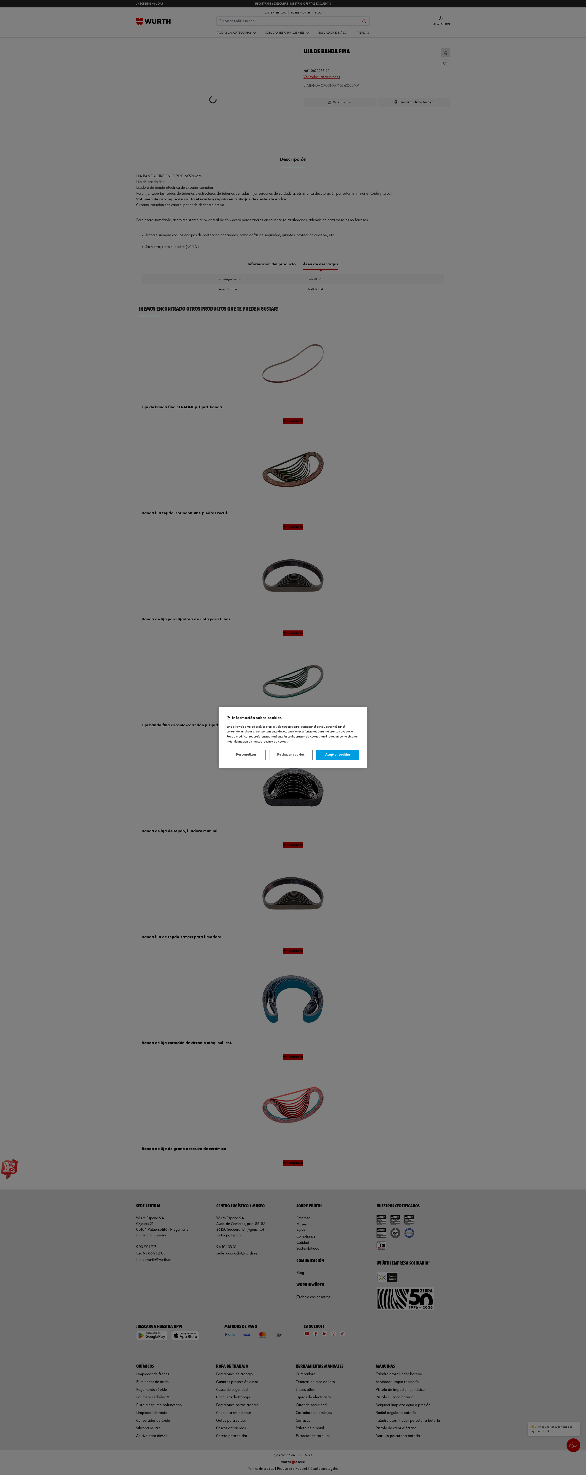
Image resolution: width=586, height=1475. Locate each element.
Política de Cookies (276, 741)
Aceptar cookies (337, 754)
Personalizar (246, 754)
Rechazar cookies (291, 754)
